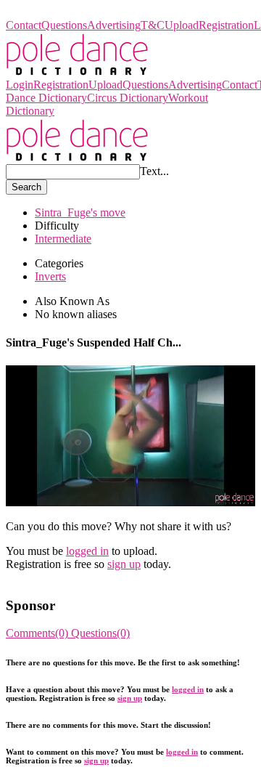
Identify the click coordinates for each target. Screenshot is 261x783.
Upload (182, 25)
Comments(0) (38, 633)
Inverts (50, 276)
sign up (124, 564)
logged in (87, 551)
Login (19, 84)
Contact (23, 25)
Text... (154, 171)
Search (26, 187)
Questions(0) (100, 633)
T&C (153, 25)
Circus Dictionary (127, 98)
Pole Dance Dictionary (58, 12)
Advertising (114, 25)
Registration (226, 25)
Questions (64, 25)
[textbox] (73, 171)
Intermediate (63, 238)
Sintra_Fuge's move (80, 212)
